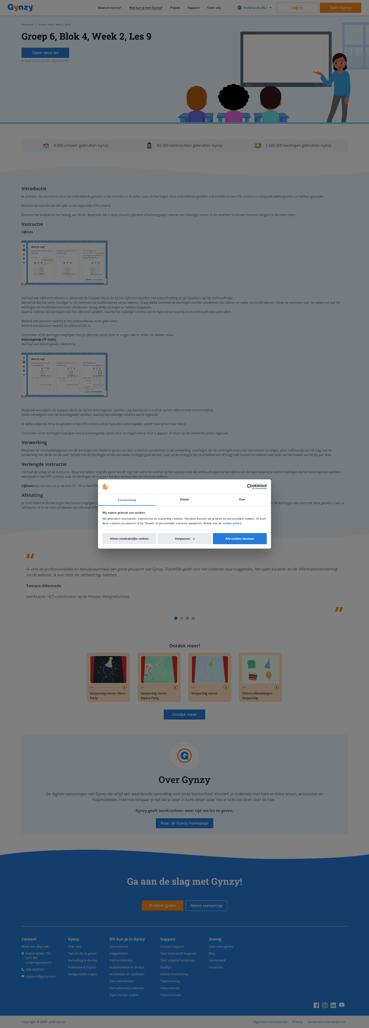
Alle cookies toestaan (239, 538)
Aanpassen (182, 538)
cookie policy (232, 523)
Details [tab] (184, 499)
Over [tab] (242, 499)
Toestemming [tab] (127, 500)
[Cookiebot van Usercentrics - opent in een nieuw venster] (250, 487)
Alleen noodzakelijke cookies (129, 538)
